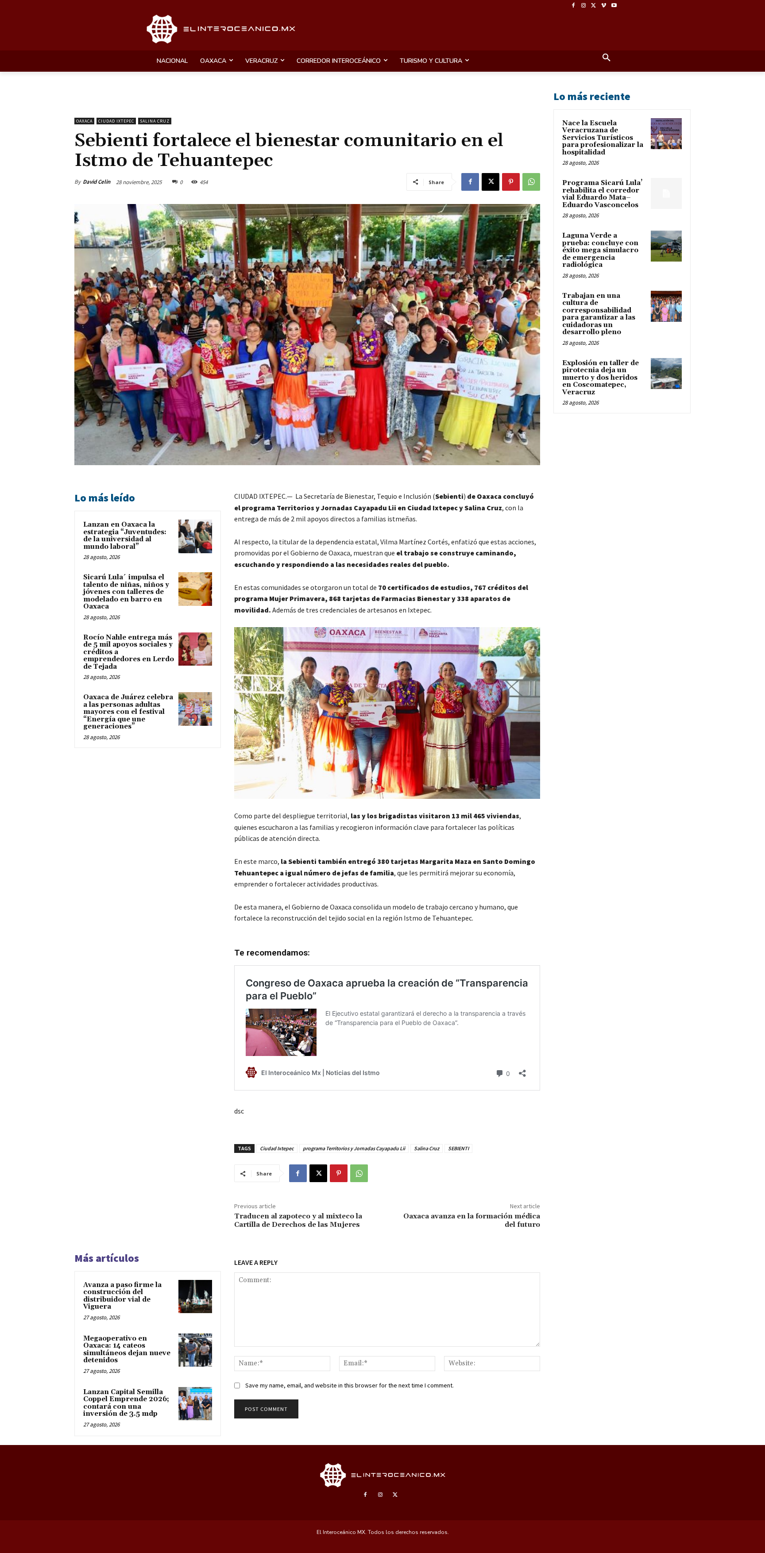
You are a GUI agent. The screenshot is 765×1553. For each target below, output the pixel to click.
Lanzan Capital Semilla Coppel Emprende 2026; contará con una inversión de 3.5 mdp (126, 1403)
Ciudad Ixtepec (116, 121)
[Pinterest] (511, 182)
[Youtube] (614, 6)
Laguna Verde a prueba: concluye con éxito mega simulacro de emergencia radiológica (600, 250)
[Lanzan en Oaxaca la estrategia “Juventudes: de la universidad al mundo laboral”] (195, 536)
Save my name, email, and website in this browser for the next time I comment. (349, 1385)
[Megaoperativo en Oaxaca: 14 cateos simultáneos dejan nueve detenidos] (195, 1350)
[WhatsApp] (531, 182)
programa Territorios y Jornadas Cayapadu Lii (354, 1148)
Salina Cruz (155, 121)
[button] (606, 58)
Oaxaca (84, 121)
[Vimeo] (604, 6)
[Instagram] (584, 6)
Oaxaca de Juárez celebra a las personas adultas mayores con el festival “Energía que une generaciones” (128, 712)
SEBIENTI (458, 1148)
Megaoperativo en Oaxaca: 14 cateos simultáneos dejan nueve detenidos (126, 1349)
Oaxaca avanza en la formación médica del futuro (471, 1220)
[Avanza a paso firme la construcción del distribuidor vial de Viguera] (195, 1297)
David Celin (96, 181)
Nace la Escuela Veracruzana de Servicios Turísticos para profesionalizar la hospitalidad (602, 138)
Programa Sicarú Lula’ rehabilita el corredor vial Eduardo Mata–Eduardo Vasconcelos (602, 194)
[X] (594, 6)
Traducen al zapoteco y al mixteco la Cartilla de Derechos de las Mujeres (298, 1220)
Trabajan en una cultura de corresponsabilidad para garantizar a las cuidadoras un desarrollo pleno (598, 314)
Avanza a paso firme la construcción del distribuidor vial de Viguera (122, 1296)
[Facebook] (573, 6)
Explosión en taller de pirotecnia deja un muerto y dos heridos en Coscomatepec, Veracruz (600, 378)
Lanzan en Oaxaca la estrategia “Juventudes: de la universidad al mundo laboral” (124, 535)
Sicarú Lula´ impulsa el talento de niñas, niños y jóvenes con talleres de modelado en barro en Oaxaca (126, 592)
